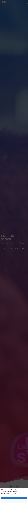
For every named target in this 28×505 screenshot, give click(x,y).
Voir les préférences (14, 502)
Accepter (14, 498)
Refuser (14, 500)
